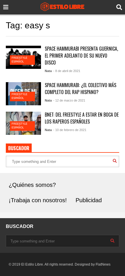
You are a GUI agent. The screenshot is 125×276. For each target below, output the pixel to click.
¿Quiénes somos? (32, 185)
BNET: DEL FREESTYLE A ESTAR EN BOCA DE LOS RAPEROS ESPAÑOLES (82, 118)
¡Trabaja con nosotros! (38, 200)
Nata (48, 71)
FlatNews (103, 264)
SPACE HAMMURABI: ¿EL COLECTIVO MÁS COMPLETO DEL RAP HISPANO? (80, 88)
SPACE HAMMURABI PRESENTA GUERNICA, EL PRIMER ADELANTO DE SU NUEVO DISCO (81, 55)
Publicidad (89, 200)
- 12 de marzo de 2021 (69, 100)
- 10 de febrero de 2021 (69, 130)
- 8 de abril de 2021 (66, 71)
